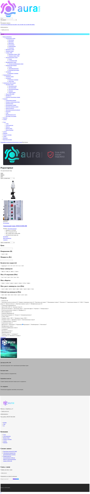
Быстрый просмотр (12, 228)
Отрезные (10, 90)
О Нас (7, 123)
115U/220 (3, 24)
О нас (4, 122)
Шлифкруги (8, 95)
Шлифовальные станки (11, 62)
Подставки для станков (11, 116)
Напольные (11, 41)
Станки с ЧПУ (9, 52)
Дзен (4, 424)
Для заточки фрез (12, 87)
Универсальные (11, 92)
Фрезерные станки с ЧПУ (14, 54)
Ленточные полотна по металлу (13, 109)
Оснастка (5, 98)
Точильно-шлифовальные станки (15, 63)
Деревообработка (7, 75)
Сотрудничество (9, 125)
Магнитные (11, 43)
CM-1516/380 (26, 24)
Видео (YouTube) (9, 130)
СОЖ (7, 113)
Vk (3, 425)
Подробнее (5, 236)
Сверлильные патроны (11, 100)
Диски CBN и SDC (10, 94)
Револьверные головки (11, 105)
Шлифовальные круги (11, 114)
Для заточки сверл (12, 86)
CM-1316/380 (20, 24)
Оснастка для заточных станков (13, 97)
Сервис (4, 136)
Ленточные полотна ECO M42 (10, 451)
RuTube (5, 422)
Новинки (5, 117)
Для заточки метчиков (13, 89)
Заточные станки (9, 84)
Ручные (10, 59)
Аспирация (8, 71)
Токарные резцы (9, 103)
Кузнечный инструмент (13, 70)
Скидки (5, 119)
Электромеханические (13, 68)
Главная (2, 142)
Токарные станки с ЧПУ (13, 55)
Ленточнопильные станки (12, 57)
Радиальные (11, 47)
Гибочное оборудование (11, 65)
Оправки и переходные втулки (13, 102)
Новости (8, 126)
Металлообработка (7, 36)
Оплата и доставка (7, 134)
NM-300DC (32, 24)
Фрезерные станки (10, 49)
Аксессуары (11, 81)
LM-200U (15, 24)
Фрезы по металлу (10, 108)
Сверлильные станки (10, 38)
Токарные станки (10, 51)
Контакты (5, 138)
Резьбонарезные (12, 46)
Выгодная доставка (7, 139)
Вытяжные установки (13, 73)
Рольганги (8, 111)
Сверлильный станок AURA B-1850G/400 (15, 226)
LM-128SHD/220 (9, 24)
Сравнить (5, 239)
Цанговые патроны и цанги (12, 106)
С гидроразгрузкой (12, 60)
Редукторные (11, 44)
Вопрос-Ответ (9, 128)
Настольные (11, 40)
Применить (3, 337)
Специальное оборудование (9, 82)
